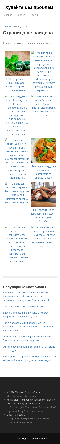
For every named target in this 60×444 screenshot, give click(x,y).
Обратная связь (16, 414)
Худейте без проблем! (30, 7)
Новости (21, 14)
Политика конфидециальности (24, 403)
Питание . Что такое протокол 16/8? (23, 306)
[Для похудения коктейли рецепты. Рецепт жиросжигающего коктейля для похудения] (17, 115)
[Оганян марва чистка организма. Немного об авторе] (43, 234)
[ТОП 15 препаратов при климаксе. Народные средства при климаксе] (17, 75)
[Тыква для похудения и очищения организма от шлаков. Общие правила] (43, 162)
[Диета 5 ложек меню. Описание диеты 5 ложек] (43, 104)
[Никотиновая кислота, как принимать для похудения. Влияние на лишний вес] (17, 242)
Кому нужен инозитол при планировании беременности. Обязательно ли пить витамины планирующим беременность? (26, 296)
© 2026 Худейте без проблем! (23, 392)
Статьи (34, 14)
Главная (7, 14)
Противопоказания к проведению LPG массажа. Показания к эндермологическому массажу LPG (28, 326)
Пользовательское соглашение (38, 399)
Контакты (12, 399)
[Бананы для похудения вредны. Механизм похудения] (17, 191)
